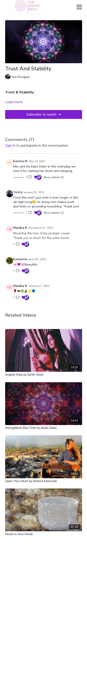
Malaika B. (20, 228)
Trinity (18, 192)
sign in (10, 145)
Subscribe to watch (41, 114)
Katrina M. (20, 161)
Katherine (20, 259)
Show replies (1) (54, 177)
